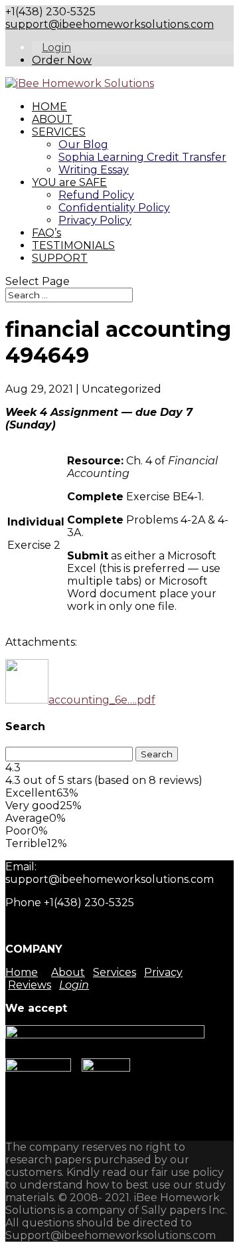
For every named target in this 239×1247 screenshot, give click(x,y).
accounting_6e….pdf (101, 700)
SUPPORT (60, 258)
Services (114, 972)
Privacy (163, 972)
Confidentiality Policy (114, 207)
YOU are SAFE (69, 182)
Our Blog (83, 144)
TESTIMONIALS (73, 245)
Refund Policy (96, 195)
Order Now (62, 60)
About (68, 972)
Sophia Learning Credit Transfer (142, 157)
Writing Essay (93, 169)
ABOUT (52, 119)
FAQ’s (46, 233)
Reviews (29, 985)
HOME (49, 106)
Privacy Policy (94, 220)
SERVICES (59, 132)
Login (56, 47)
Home (21, 972)
